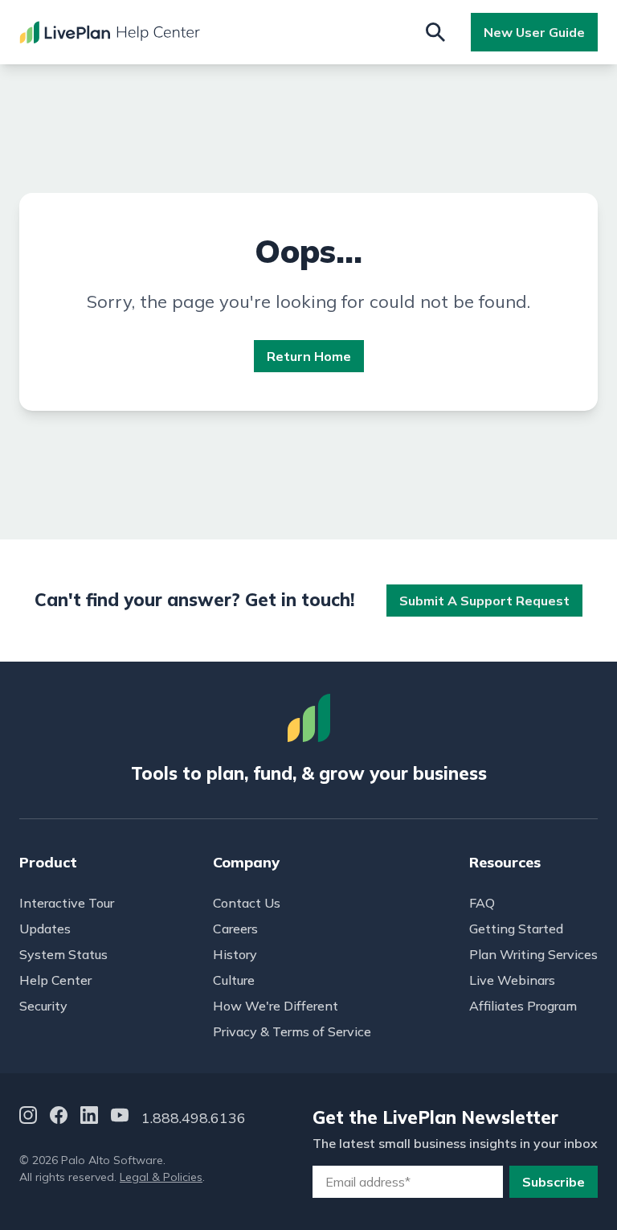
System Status (63, 954)
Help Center (55, 980)
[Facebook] (58, 1117)
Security (43, 1006)
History (235, 954)
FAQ (482, 903)
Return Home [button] (309, 356)
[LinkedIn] (89, 1117)
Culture (234, 980)
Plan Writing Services (533, 954)
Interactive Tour (66, 903)
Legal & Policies (161, 1177)
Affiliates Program (523, 1006)
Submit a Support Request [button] (484, 600)
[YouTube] (120, 1117)
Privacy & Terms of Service (292, 1031)
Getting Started (516, 928)
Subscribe (553, 1182)
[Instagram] (28, 1117)
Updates (45, 928)
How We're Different (275, 1006)
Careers (235, 928)
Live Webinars (512, 980)
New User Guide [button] (534, 32)
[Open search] (435, 32)
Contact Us (246, 903)
